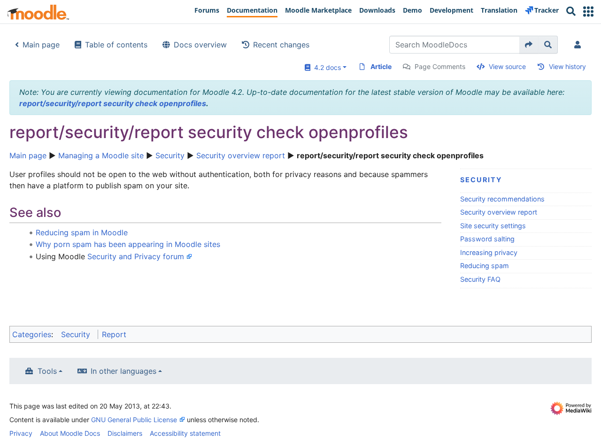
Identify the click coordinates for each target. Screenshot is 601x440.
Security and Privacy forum (135, 256)
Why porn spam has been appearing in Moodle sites (128, 244)
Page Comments (440, 66)
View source (507, 66)
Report (114, 334)
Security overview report (240, 155)
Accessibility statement (185, 433)
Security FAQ (480, 279)
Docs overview (200, 44)
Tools (47, 371)
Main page (41, 44)
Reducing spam (484, 266)
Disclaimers (125, 433)
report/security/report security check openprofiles (112, 103)
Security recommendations (502, 199)
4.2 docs (325, 67)
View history (567, 66)
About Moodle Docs (70, 433)
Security (170, 155)
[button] (588, 11)
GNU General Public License (134, 420)
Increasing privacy (488, 252)
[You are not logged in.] (579, 44)
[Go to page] (529, 45)
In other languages (123, 371)
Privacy (20, 433)
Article (381, 66)
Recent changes (281, 44)
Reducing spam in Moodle (82, 232)
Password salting (487, 239)
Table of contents (116, 44)
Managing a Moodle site (101, 155)
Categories (31, 334)
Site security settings (493, 226)
